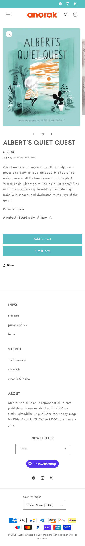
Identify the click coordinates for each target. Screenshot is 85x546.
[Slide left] (33, 134)
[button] (8, 14)
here (22, 209)
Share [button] (11, 265)
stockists (13, 316)
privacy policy (17, 325)
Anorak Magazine (27, 534)
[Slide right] (51, 134)
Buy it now (43, 251)
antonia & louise (19, 379)
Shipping (7, 157)
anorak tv (14, 369)
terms (11, 334)
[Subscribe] (65, 449)
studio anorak (17, 360)
